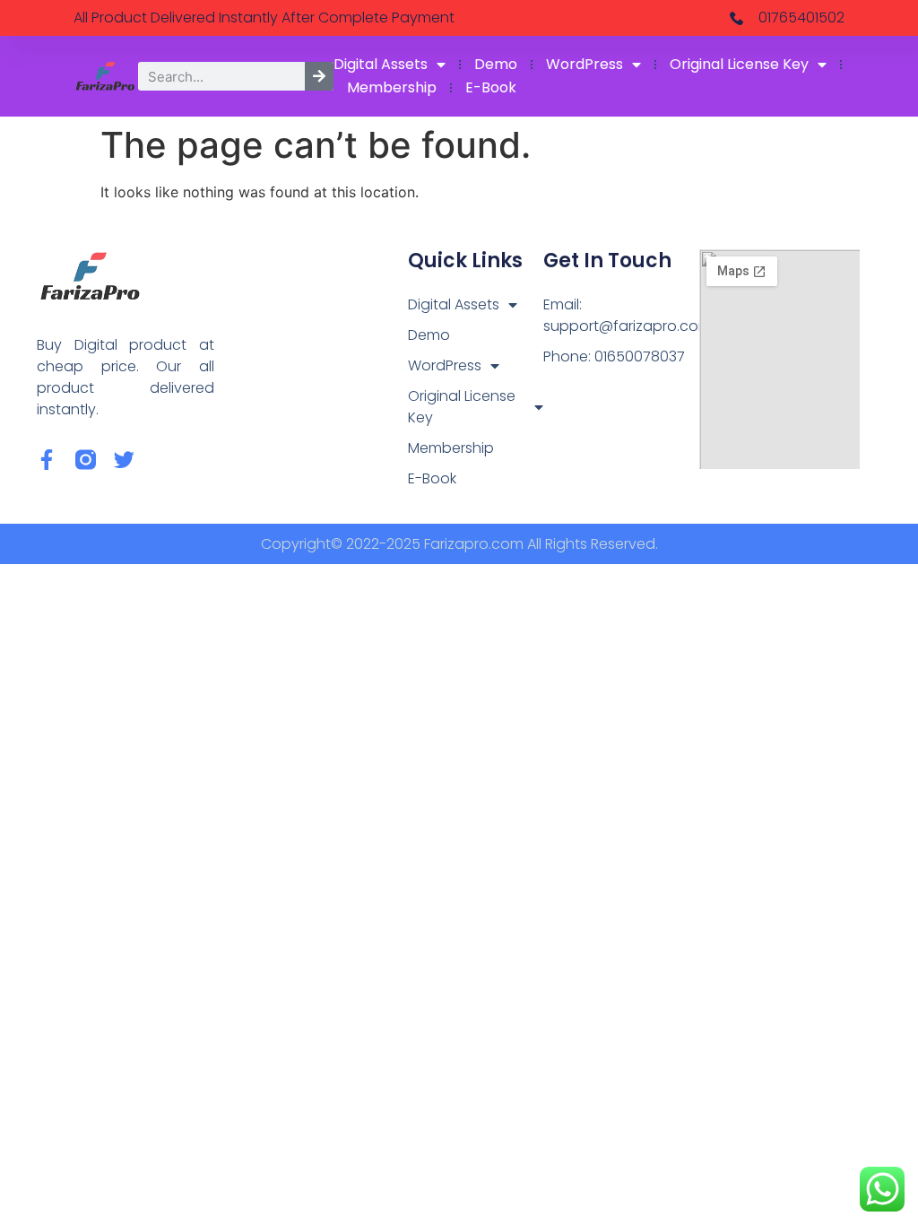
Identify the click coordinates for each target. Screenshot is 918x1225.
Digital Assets (380, 64)
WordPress (584, 64)
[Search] (319, 76)
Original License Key (739, 64)
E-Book (490, 87)
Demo (495, 64)
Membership (392, 87)
